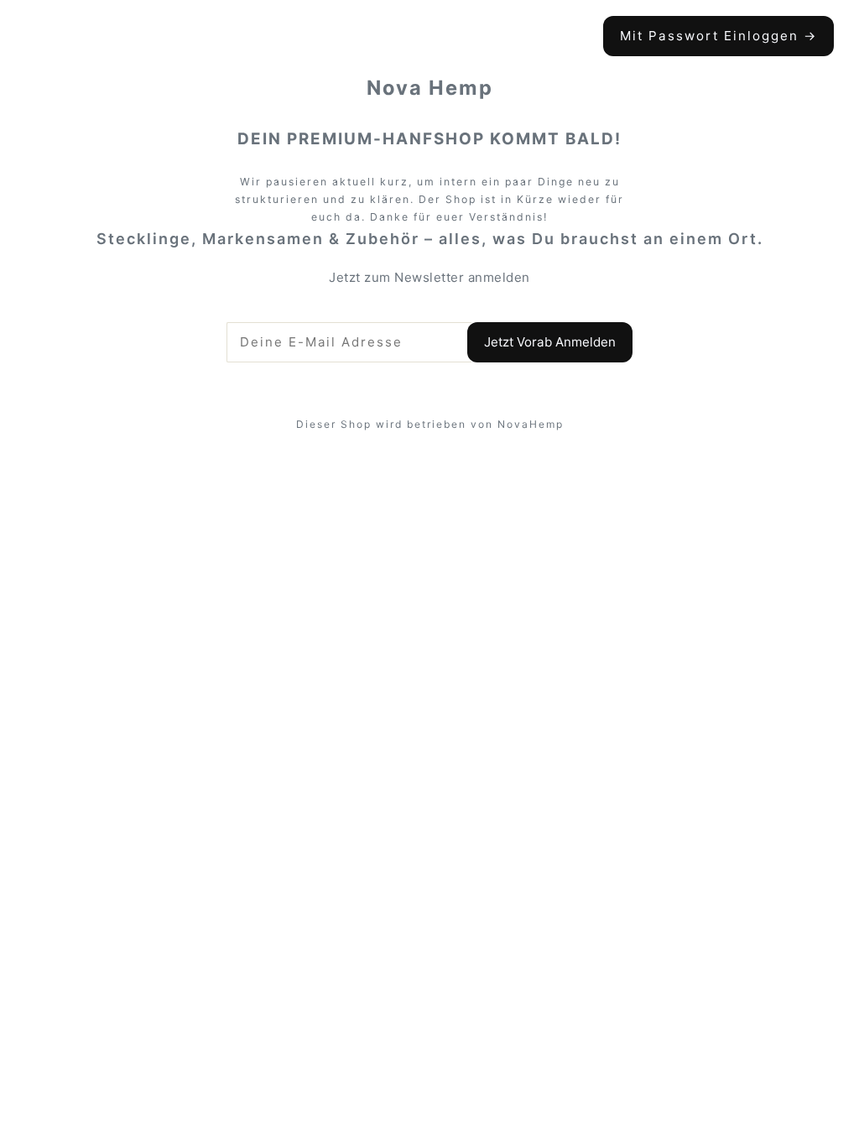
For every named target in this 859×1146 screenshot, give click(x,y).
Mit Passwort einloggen (718, 36)
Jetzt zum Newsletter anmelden (429, 277)
